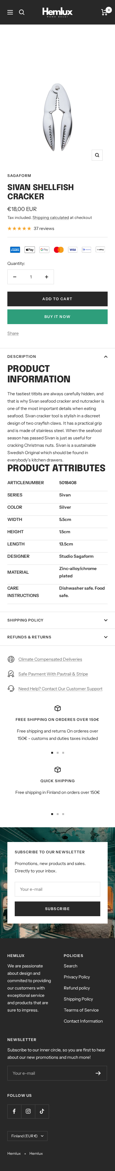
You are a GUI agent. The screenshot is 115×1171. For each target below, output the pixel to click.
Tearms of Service (81, 1010)
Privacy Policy (77, 977)
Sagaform (19, 175)
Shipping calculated (51, 217)
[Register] (98, 1073)
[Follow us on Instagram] (28, 1111)
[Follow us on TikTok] (42, 1111)
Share (13, 333)
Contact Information (83, 1021)
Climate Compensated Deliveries (50, 659)
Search (70, 966)
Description (21, 356)
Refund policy (77, 988)
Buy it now (57, 316)
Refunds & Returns (29, 637)
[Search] (22, 12)
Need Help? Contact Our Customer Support (60, 688)
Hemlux (36, 1153)
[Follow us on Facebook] (14, 1111)
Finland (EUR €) (24, 1136)
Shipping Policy (25, 620)
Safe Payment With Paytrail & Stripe (53, 674)
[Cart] (104, 12)
